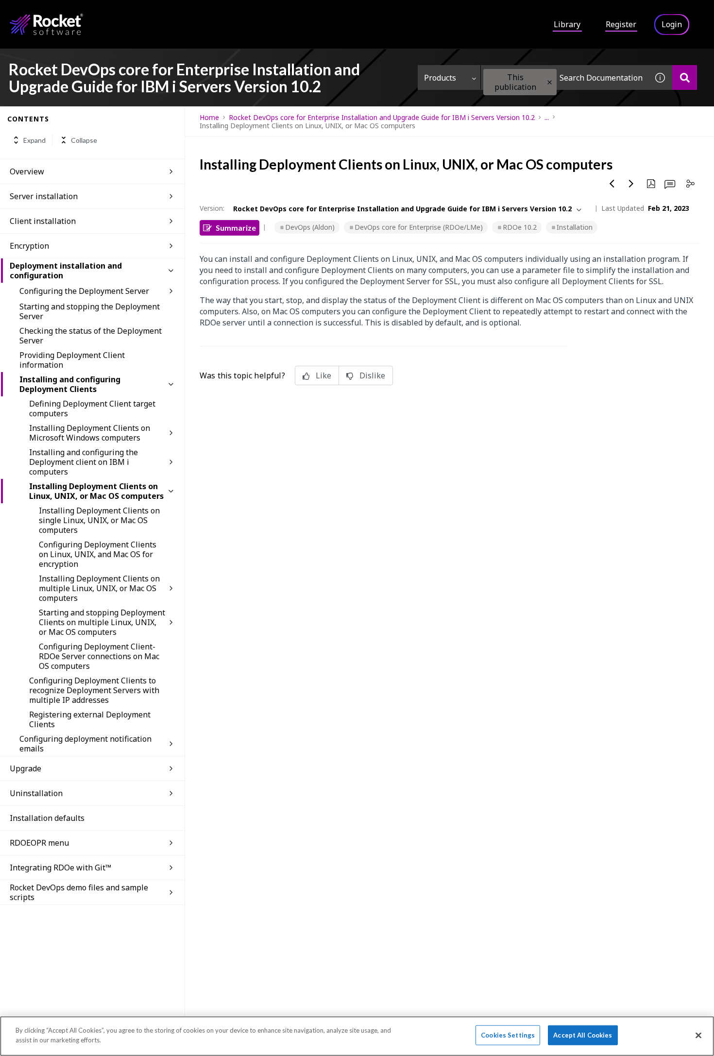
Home (209, 117)
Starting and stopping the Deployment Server (89, 311)
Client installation (43, 221)
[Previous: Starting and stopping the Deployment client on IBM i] (612, 183)
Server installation (44, 196)
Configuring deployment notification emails (85, 743)
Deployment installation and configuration (66, 270)
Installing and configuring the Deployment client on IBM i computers (83, 462)
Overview (27, 171)
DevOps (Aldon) (310, 227)
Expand (34, 140)
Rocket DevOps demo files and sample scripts (79, 892)
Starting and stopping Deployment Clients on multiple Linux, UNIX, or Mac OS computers (102, 622)
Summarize (236, 227)
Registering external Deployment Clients (90, 719)
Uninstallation (36, 793)
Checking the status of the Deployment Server (90, 335)
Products (440, 77)
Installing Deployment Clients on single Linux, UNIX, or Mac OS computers (99, 520)
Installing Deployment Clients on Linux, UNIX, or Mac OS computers (96, 491)
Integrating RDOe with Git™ (60, 867)
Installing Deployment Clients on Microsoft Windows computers (89, 433)
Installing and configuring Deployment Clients (69, 384)
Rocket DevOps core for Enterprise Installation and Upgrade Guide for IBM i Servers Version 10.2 (382, 117)
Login (672, 24)
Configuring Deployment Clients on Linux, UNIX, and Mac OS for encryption (97, 554)
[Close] (698, 1035)
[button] (549, 82)
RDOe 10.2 (520, 227)
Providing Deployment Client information (72, 360)
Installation (575, 227)
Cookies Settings (508, 1035)
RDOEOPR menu (39, 842)
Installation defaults (47, 818)
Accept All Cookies (582, 1035)
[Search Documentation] (684, 77)
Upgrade (25, 768)
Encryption (29, 245)
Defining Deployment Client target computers (92, 408)
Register (621, 24)
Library (567, 24)
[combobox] (564, 77)
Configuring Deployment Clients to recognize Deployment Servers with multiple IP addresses (94, 690)
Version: (212, 208)
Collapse (84, 140)
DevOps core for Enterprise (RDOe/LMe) (419, 227)
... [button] (546, 117)
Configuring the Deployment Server (84, 291)
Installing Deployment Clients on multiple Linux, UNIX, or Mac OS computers (99, 588)
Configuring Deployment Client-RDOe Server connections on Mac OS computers (99, 656)
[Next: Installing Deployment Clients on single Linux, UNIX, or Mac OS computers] (631, 183)
